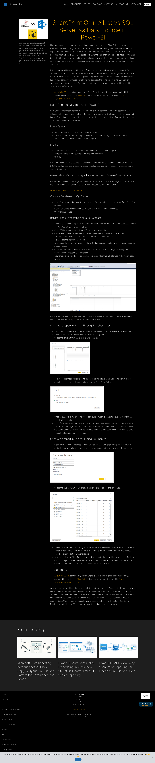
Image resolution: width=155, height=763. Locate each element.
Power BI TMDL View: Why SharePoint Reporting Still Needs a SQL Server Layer (117, 667)
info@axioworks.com (79, 709)
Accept (78, 760)
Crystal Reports (64, 98)
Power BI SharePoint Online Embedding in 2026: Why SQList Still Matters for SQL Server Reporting (76, 669)
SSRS (76, 98)
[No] (152, 757)
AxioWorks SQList (61, 92)
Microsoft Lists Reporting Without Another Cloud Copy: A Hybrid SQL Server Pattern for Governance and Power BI (36, 671)
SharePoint (81, 95)
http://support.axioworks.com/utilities (66, 190)
